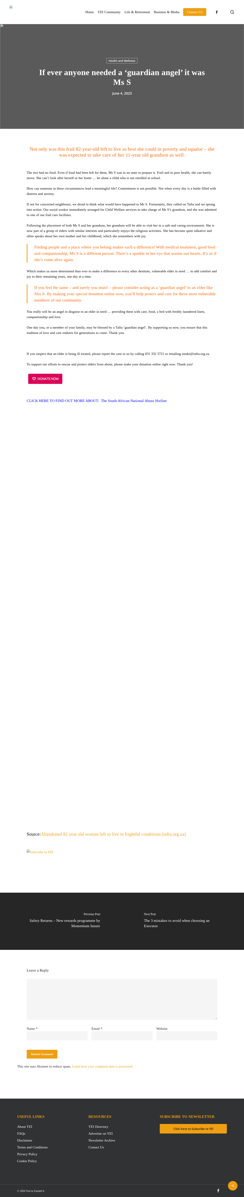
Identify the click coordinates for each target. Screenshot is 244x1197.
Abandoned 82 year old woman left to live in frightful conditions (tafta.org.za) (113, 834)
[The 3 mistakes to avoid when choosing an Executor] (183, 921)
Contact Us (96, 1147)
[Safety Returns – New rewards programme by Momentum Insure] (61, 921)
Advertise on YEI (100, 1133)
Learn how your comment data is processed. (102, 1066)
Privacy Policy (27, 1154)
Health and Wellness (122, 61)
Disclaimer (24, 1140)
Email (97, 1029)
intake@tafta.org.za (195, 354)
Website (161, 1029)
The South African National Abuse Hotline (134, 401)
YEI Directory (98, 1127)
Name (32, 1029)
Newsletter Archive (101, 1140)
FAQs (21, 1133)
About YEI (24, 1127)
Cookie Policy (27, 1161)
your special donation (85, 293)
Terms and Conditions (32, 1147)
